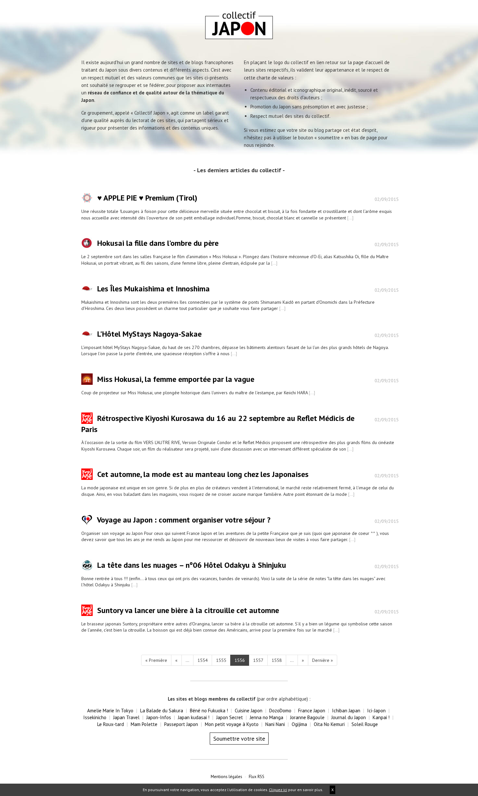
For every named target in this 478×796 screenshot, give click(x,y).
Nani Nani (275, 724)
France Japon (311, 710)
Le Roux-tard (110, 724)
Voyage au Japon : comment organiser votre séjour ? (184, 520)
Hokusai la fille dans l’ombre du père (158, 243)
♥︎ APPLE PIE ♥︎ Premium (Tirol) (147, 198)
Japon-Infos (158, 717)
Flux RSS (256, 776)
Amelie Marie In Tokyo (110, 710)
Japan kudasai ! (193, 717)
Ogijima (299, 724)
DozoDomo (280, 710)
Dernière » (322, 660)
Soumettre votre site (239, 738)
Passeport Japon (181, 724)
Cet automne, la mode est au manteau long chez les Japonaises (203, 474)
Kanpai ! (381, 717)
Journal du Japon (348, 717)
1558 (277, 660)
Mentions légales (226, 776)
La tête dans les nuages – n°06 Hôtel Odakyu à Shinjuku (191, 565)
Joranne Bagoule (307, 717)
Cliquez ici (278, 789)
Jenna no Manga (266, 717)
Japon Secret (229, 717)
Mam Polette (144, 724)
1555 (221, 660)
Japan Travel (126, 717)
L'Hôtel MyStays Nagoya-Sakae (149, 334)
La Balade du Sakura (161, 710)
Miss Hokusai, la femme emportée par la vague (175, 379)
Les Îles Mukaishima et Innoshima (153, 289)
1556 (239, 660)
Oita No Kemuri (329, 724)
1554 (202, 660)
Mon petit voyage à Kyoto (232, 724)
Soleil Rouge (365, 724)
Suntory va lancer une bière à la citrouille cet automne (188, 610)
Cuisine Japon (248, 710)
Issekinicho (94, 717)
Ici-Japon (376, 710)
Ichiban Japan (346, 710)
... (187, 660)
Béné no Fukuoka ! (209, 710)
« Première (156, 660)
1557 (258, 660)
